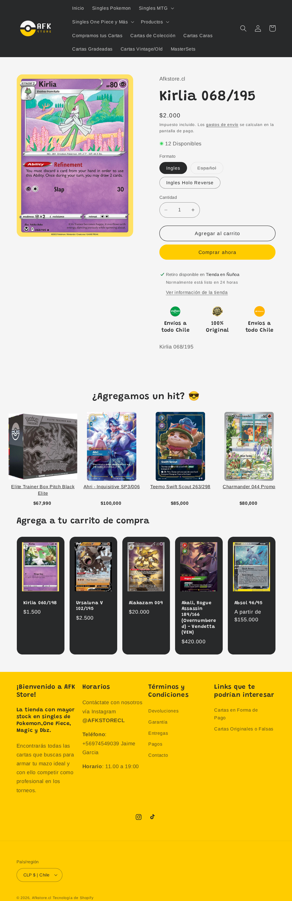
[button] (156, 8)
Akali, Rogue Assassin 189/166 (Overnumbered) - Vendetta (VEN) (199, 618)
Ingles (173, 168)
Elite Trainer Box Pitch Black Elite (42, 489)
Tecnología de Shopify (73, 898)
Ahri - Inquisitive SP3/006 (112, 486)
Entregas (158, 733)
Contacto (158, 755)
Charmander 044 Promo (249, 486)
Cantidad (168, 197)
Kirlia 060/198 (40, 603)
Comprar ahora (217, 252)
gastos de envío (222, 125)
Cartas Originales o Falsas (243, 728)
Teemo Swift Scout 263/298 (180, 486)
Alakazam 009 (146, 603)
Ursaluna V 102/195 (90, 606)
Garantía (158, 721)
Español (210, 169)
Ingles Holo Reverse (190, 182)
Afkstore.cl (41, 898)
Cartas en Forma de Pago (236, 713)
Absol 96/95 (248, 603)
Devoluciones (163, 710)
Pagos (155, 743)
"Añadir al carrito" (44, 502)
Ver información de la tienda (197, 292)
